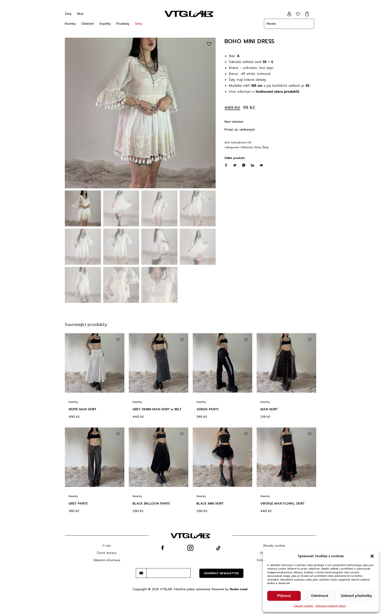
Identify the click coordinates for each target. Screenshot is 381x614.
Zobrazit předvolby (356, 595)
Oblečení (87, 23)
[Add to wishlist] (209, 44)
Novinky (70, 23)
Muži (80, 13)
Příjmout (284, 595)
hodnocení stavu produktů (277, 91)
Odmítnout (319, 595)
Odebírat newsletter (221, 573)
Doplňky (105, 23)
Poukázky (122, 23)
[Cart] (307, 13)
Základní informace (106, 560)
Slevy (138, 23)
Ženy (68, 13)
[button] (372, 556)
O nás (106, 546)
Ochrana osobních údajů (330, 606)
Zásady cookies (303, 606)
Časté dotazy (107, 553)
